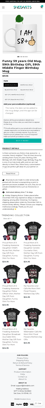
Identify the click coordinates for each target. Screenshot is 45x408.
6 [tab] (26, 56)
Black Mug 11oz (11, 90)
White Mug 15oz (26, 85)
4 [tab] (23, 56)
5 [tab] (25, 56)
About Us (22, 379)
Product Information (22, 372)
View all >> (7, 218)
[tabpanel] (22, 34)
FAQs (22, 374)
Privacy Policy (22, 358)
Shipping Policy (22, 360)
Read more (10, 173)
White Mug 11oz (11, 85)
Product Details (10, 148)
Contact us (22, 377)
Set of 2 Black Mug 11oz (14, 99)
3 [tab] (21, 56)
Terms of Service (22, 365)
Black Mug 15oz (27, 90)
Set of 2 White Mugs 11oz (14, 94)
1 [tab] (18, 56)
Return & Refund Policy (22, 363)
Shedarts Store (25, 399)
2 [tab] (19, 56)
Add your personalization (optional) (19, 104)
